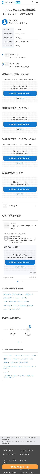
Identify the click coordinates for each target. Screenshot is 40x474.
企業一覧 (17, 437)
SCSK (31, 359)
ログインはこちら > (20, 98)
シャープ (6, 372)
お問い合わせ (24, 454)
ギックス (33, 355)
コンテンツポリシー (26, 450)
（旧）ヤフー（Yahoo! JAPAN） (19, 362)
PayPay (26, 301)
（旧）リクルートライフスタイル (13, 301)
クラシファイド (8, 355)
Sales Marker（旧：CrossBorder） (14, 294)
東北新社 (6, 362)
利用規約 (23, 460)
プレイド (18, 298)
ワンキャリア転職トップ (7, 437)
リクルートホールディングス (12, 309)
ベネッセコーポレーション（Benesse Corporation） (19, 305)
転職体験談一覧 (31, 437)
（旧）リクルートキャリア (22, 355)
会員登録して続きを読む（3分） (20, 93)
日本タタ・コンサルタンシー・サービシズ (16, 359)
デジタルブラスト (9, 298)
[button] (20, 256)
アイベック (23, 441)
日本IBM (24, 298)
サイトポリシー (8, 450)
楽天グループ (29, 294)
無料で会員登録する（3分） (20, 467)
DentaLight (23, 437)
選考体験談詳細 (32, 277)
